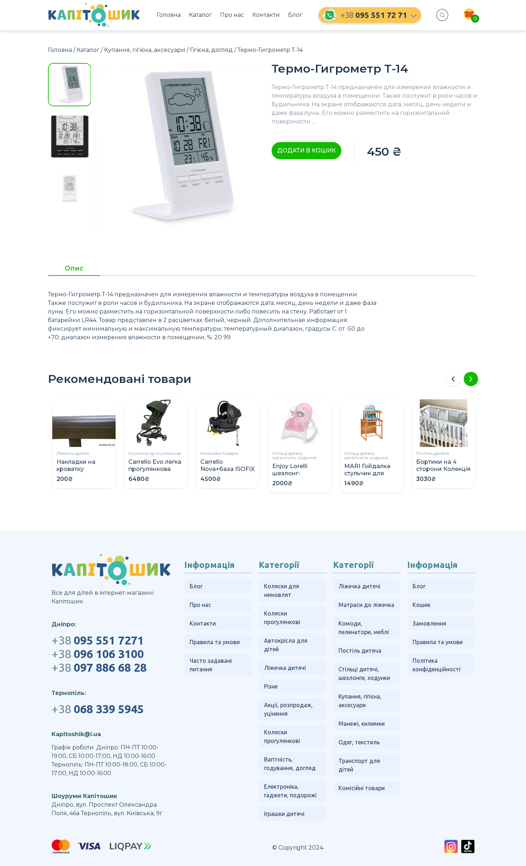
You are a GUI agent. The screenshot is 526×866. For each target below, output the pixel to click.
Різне (271, 686)
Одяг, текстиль (359, 742)
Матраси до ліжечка (366, 605)
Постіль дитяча (432, 453)
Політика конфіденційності (437, 664)
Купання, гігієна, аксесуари (144, 50)
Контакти (266, 14)
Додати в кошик (306, 150)
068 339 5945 (98, 708)
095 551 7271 (98, 640)
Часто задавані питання (211, 664)
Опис (74, 268)
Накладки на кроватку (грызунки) (76, 469)
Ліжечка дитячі (73, 453)
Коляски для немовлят (281, 590)
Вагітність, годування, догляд (290, 763)
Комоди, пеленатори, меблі (364, 627)
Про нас (232, 14)
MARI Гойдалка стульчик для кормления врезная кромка (368, 477)
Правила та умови (215, 642)
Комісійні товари (219, 453)
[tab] (74, 270)
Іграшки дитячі (284, 814)
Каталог (200, 14)
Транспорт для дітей (359, 765)
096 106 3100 (98, 653)
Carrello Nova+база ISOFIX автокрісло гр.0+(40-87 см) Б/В (227, 472)
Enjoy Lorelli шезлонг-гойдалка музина (298, 473)
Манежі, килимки (362, 723)
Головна (169, 14)
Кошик (421, 605)
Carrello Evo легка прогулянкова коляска (154, 469)
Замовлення (429, 623)
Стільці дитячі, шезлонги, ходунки (294, 455)
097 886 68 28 (99, 667)
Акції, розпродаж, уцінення (288, 709)
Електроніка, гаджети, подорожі (290, 790)
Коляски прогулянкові (154, 453)
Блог (295, 14)
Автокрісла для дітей (285, 644)
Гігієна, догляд (211, 50)
